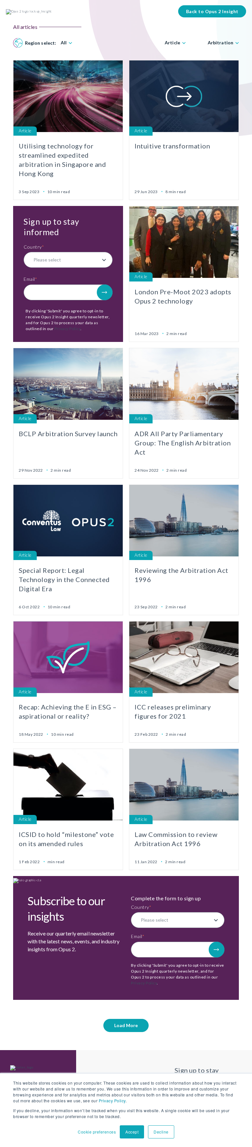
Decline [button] (161, 1132)
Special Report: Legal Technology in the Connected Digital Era (64, 579)
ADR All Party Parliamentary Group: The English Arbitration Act (183, 443)
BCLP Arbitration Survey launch (68, 434)
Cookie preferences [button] (97, 1132)
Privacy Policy (112, 1100)
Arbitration (220, 42)
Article (172, 42)
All (64, 42)
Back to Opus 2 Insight (212, 11)
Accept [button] (131, 1132)
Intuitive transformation (172, 146)
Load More (126, 1025)
